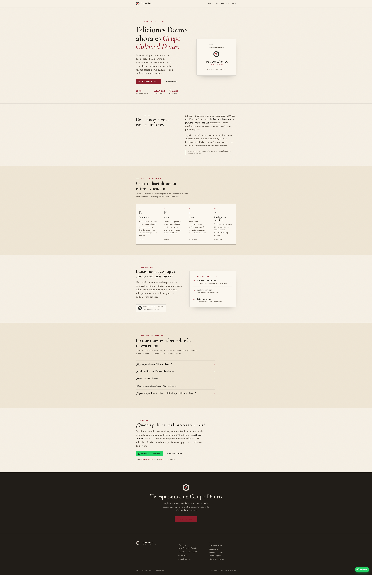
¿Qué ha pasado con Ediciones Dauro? (154, 364)
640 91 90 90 (164, 459)
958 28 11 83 (182, 555)
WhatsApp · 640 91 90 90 (187, 552)
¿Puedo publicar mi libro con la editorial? (155, 371)
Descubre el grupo (172, 81)
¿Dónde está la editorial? (147, 378)
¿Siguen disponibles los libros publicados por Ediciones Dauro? (166, 393)
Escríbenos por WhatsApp (150, 454)
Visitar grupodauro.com (147, 81)
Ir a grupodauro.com (184, 519)
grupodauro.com (221, 3)
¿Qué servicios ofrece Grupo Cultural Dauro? (157, 385)
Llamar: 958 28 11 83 (174, 454)
